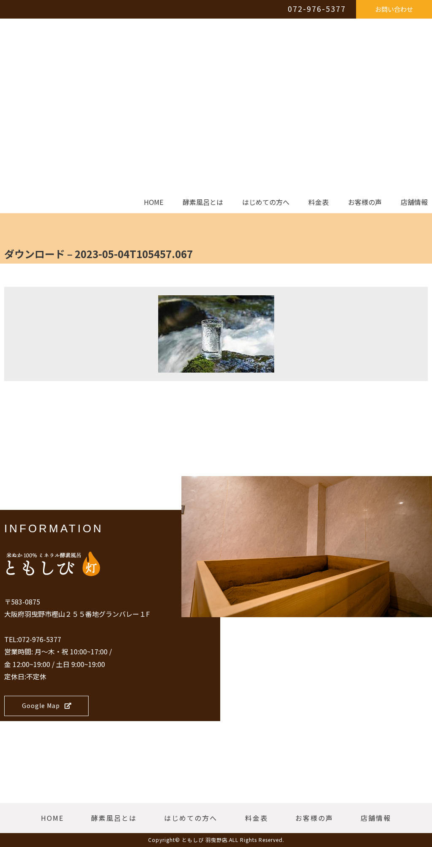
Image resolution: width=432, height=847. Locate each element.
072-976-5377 (317, 8)
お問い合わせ (394, 9)
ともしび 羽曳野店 (204, 839)
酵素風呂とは (203, 202)
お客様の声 (365, 202)
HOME (153, 202)
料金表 (318, 202)
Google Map (41, 705)
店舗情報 (414, 202)
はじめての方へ (265, 202)
